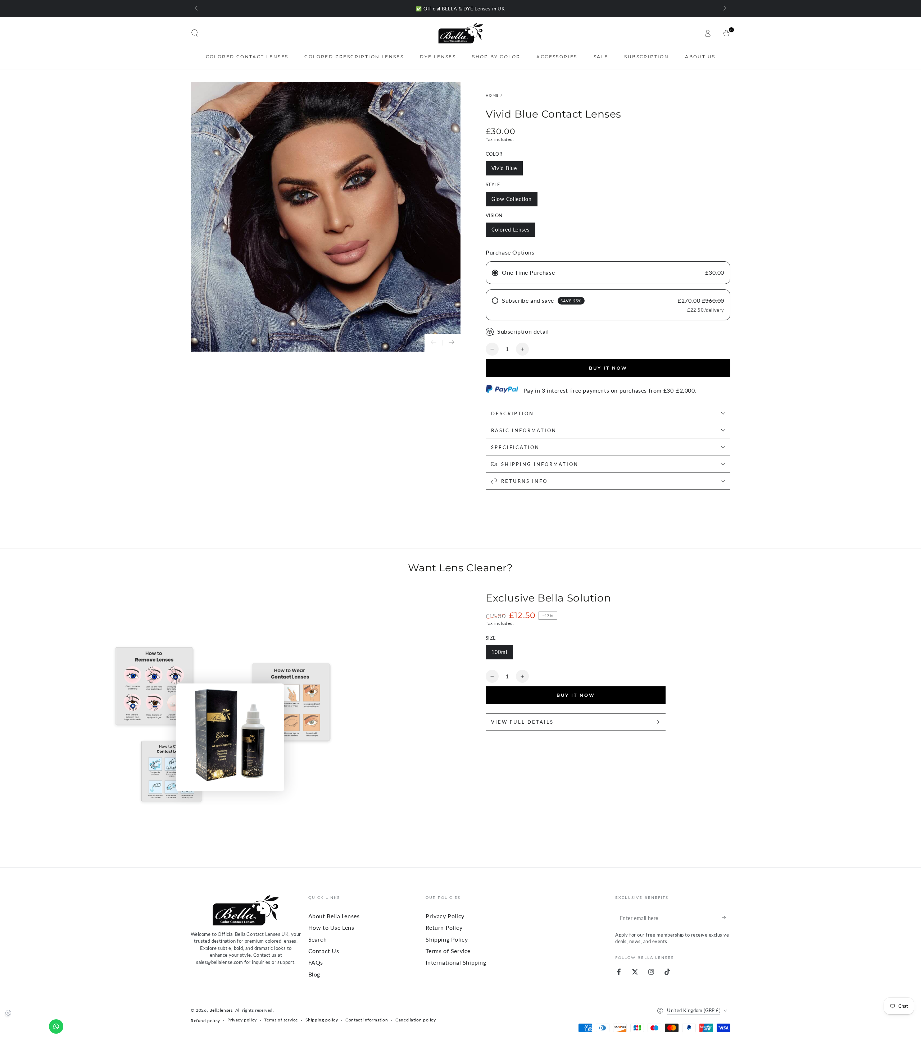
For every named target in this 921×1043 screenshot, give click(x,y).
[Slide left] (197, 8)
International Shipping (456, 962)
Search (317, 939)
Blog (314, 974)
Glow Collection (511, 199)
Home (492, 95)
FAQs (315, 962)
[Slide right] (724, 8)
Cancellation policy (415, 1020)
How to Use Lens (331, 927)
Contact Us (323, 950)
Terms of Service (448, 950)
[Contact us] (56, 1026)
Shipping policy (321, 1020)
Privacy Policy (445, 915)
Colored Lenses (510, 230)
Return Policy (444, 927)
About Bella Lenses (334, 915)
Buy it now (608, 368)
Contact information (366, 1020)
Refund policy (205, 1020)
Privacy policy (242, 1020)
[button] (194, 33)
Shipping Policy (447, 939)
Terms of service (281, 1020)
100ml (499, 652)
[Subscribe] (726, 918)
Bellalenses (221, 1010)
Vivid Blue (504, 168)
